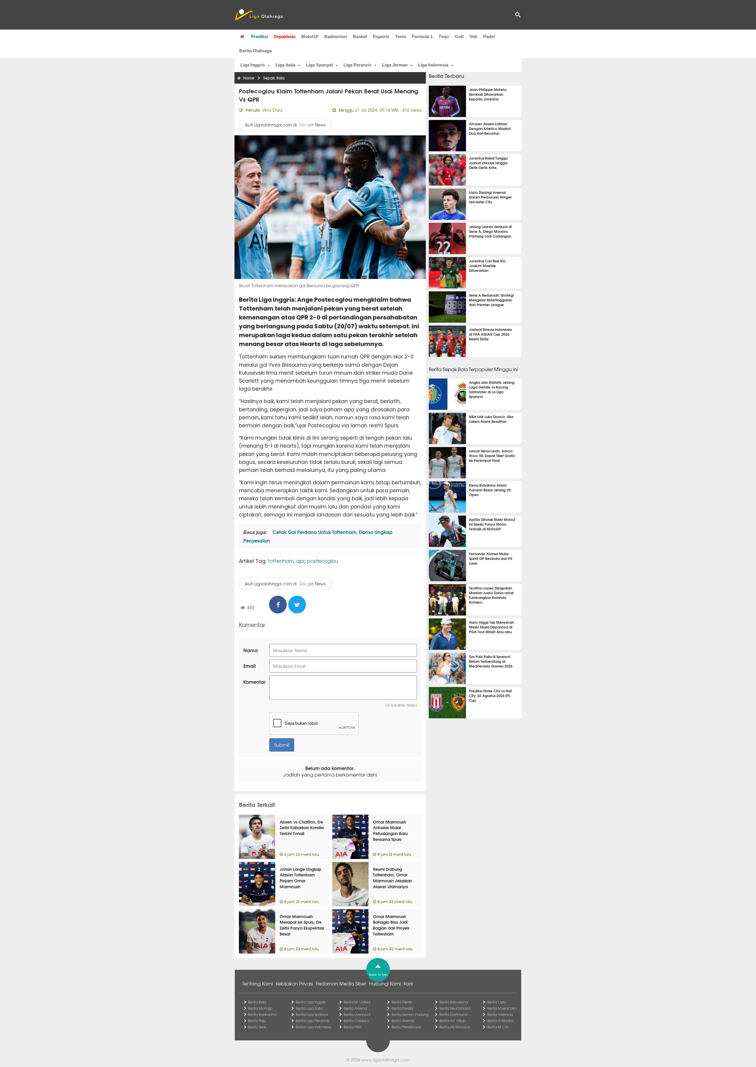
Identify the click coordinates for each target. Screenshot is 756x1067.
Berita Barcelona (453, 1002)
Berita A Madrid (500, 1020)
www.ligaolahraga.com (385, 1060)
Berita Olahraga (255, 50)
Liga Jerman (395, 64)
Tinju (444, 36)
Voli (473, 36)
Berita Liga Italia (309, 1008)
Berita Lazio (496, 1002)
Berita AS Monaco (454, 1026)
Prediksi (259, 36)
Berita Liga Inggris (310, 1002)
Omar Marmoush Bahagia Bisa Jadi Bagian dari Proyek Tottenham (391, 925)
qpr (300, 560)
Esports (381, 36)
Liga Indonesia (433, 64)
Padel (489, 36)
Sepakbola (284, 36)
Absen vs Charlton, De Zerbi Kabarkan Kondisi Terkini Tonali (302, 827)
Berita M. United (357, 1002)
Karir (408, 983)
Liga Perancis (357, 64)
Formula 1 (422, 36)
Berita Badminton (262, 1014)
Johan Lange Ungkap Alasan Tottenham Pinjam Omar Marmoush (300, 878)
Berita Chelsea (356, 1020)
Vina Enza (272, 110)
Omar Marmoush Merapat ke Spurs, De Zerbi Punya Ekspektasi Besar (302, 925)
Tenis (400, 36)
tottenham (281, 560)
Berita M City (498, 1026)
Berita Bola (257, 1002)
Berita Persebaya (406, 1026)
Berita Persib (402, 1002)
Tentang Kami (257, 983)
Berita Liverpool (357, 1014)
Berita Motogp (260, 1008)
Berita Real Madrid (454, 1008)
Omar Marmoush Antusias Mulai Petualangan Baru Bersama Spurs (390, 830)
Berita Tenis (257, 1026)
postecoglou (322, 560)
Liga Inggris (252, 64)
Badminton (335, 36)
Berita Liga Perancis (312, 1020)
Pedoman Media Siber (341, 983)
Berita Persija (402, 1008)
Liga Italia (285, 64)
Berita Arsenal (355, 1008)
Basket (360, 36)
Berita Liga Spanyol (312, 1014)
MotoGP (309, 36)
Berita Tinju (256, 1020)
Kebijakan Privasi (294, 983)
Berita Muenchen (502, 1008)
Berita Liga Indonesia (313, 1026)
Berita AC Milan (452, 1020)
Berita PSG (352, 1026)
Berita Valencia (500, 1014)
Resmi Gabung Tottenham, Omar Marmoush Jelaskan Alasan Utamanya (392, 878)
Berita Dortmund (453, 1014)
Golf (459, 36)
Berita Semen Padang (410, 1014)
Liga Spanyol (319, 64)
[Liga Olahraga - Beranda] (258, 15)
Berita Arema (403, 1020)
